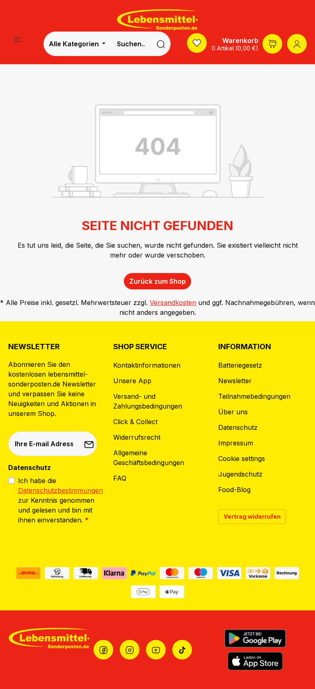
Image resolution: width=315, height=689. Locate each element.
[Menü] (17, 39)
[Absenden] (88, 443)
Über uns (233, 412)
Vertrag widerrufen (252, 516)
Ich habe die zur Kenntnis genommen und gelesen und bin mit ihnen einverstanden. (60, 500)
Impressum (235, 443)
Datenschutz (238, 427)
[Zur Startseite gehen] (157, 20)
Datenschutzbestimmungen (60, 490)
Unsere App (132, 381)
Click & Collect (135, 422)
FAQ (119, 478)
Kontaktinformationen (146, 365)
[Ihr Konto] (297, 44)
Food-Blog (234, 490)
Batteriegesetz (240, 365)
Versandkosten (173, 302)
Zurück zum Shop (157, 281)
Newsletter (235, 381)
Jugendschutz (240, 474)
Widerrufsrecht (136, 437)
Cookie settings (241, 458)
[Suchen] (161, 44)
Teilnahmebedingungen (254, 396)
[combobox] (131, 44)
